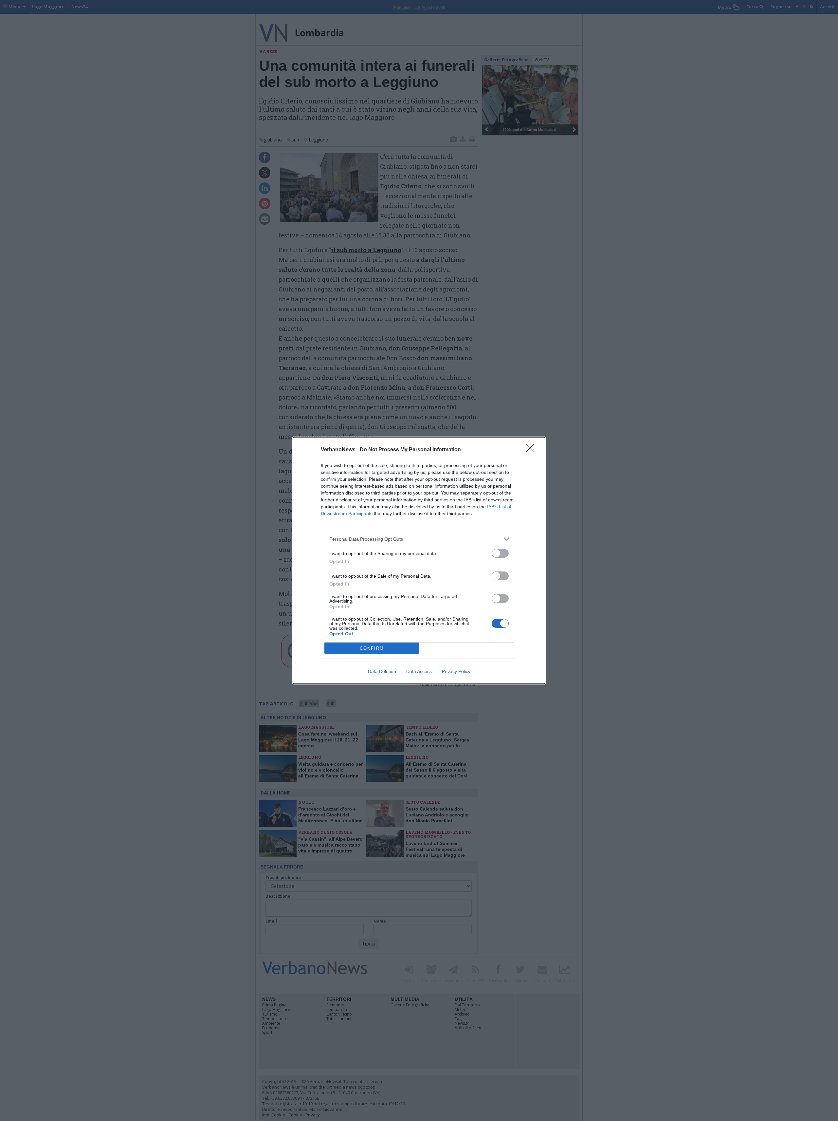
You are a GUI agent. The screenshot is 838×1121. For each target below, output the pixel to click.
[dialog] (419, 560)
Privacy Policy (456, 671)
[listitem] (419, 538)
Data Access (419, 671)
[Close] (532, 450)
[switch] (500, 553)
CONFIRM (372, 648)
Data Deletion (382, 671)
